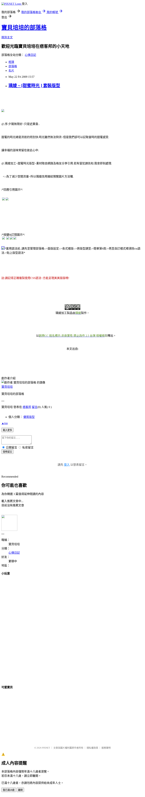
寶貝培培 (7, 386)
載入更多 (7, 430)
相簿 (11, 62)
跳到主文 (7, 37)
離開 (20, 790)
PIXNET (46, 747)
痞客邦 (27, 407)
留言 (34, 407)
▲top (4, 423)
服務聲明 (106, 747)
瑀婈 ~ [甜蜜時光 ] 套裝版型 (34, 85)
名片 (11, 70)
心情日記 (30, 54)
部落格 (12, 66)
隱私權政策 (92, 747)
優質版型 (29, 416)
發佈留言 (7, 451)
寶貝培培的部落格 (24, 27)
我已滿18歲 (8, 790)
